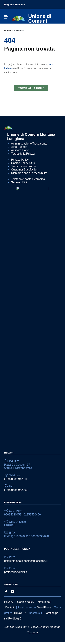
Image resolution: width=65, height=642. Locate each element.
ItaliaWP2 (20, 613)
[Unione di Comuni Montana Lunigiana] (18, 18)
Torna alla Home (31, 88)
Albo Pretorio (19, 146)
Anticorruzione (20, 150)
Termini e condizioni (23, 166)
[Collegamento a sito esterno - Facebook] (6, 591)
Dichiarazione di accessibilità (29, 173)
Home (7, 30)
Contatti (10, 607)
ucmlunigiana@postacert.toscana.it (25, 560)
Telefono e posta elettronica (28, 179)
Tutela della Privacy (23, 153)
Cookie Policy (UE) (23, 162)
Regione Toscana (14, 4)
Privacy (8, 601)
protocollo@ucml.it (15, 572)
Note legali (44, 601)
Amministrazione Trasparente (29, 143)
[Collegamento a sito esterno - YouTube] (12, 591)
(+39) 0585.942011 (15, 479)
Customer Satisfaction (24, 169)
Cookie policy (25, 601)
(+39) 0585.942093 (16, 489)
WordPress (44, 607)
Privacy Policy (20, 159)
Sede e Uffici (19, 182)
